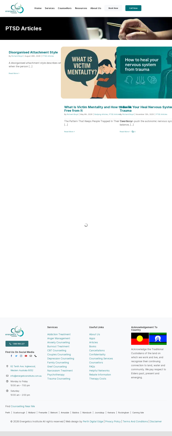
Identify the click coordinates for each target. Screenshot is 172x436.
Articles (93, 342)
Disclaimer (156, 421)
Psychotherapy (55, 374)
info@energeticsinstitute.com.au (26, 376)
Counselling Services (101, 358)
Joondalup (99, 412)
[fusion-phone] (36, 356)
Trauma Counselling (58, 378)
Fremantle (43, 412)
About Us (94, 334)
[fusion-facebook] (11, 356)
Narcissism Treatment (60, 370)
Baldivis (75, 412)
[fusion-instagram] (21, 356)
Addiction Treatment (59, 334)
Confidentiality (97, 354)
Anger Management (58, 338)
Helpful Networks (99, 370)
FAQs (92, 366)
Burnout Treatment (58, 346)
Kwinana (111, 412)
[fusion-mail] (31, 356)
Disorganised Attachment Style (33, 52)
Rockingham (123, 412)
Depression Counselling (60, 358)
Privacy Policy (113, 421)
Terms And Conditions (135, 421)
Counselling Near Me (23, 406)
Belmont (54, 412)
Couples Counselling (59, 354)
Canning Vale (138, 412)
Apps (92, 338)
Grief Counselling (57, 366)
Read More (13, 73)
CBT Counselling (56, 350)
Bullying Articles (101, 114)
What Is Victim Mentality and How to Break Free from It (98, 108)
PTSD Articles (48, 56)
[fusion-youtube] (26, 356)
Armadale (65, 412)
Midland (31, 412)
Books (92, 346)
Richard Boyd (17, 56)
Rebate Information (100, 374)
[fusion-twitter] (16, 356)
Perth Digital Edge (93, 421)
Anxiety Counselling (58, 342)
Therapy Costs (97, 378)
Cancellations (97, 350)
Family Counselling (58, 362)
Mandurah (87, 412)
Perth (7, 412)
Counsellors (96, 362)
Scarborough (19, 412)
